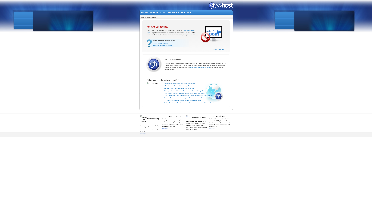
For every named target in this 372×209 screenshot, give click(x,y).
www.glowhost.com (218, 49)
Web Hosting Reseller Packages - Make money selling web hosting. (185, 93)
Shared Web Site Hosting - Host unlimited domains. (180, 83)
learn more (143, 133)
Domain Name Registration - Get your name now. (179, 88)
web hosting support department (200, 67)
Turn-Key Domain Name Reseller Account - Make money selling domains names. (189, 95)
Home (142, 17)
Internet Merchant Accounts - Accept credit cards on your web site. (184, 98)
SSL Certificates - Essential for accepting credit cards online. (182, 100)
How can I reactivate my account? (163, 45)
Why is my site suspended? (161, 43)
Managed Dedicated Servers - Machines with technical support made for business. (189, 91)
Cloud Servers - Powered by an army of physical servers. (181, 86)
